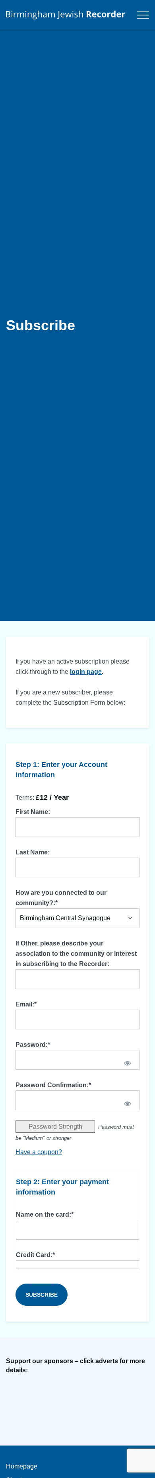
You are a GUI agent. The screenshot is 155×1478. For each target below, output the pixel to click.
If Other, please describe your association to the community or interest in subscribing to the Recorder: (76, 953)
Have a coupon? (38, 1152)
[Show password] (128, 1063)
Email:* (26, 1004)
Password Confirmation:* (53, 1085)
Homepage (21, 1466)
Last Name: (32, 852)
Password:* (32, 1044)
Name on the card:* (45, 1214)
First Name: (32, 811)
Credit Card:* (35, 1255)
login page (86, 671)
